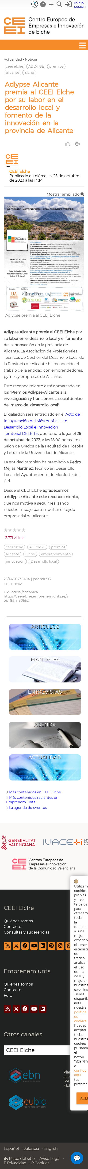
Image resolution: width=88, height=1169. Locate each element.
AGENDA (45, 725)
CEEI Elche (19, 171)
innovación (15, 561)
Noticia (31, 59)
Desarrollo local (44, 561)
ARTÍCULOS (45, 627)
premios (56, 66)
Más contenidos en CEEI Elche (35, 792)
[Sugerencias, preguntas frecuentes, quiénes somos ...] (43, 4)
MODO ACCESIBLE (35, 4)
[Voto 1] (6, 530)
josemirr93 (42, 579)
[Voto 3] (15, 530)
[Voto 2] (10, 530)
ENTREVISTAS (45, 692)
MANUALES (45, 659)
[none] (44, 311)
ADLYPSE (36, 66)
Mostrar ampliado (63, 194)
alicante (12, 72)
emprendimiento (56, 554)
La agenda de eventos (28, 808)
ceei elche (14, 66)
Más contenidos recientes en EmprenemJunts (32, 799)
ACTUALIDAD (44, 757)
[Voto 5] (24, 530)
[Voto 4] (19, 530)
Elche (29, 72)
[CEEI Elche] (44, 37)
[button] (76, 4)
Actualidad (13, 59)
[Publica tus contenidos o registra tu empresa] (51, 4)
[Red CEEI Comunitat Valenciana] (44, 869)
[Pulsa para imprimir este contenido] (77, 144)
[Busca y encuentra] (59, 4)
